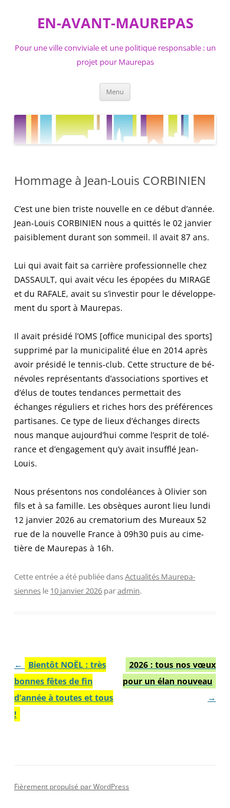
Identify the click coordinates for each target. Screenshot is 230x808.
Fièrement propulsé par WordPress (71, 786)
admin (128, 590)
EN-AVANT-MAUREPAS (115, 23)
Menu (115, 91)
